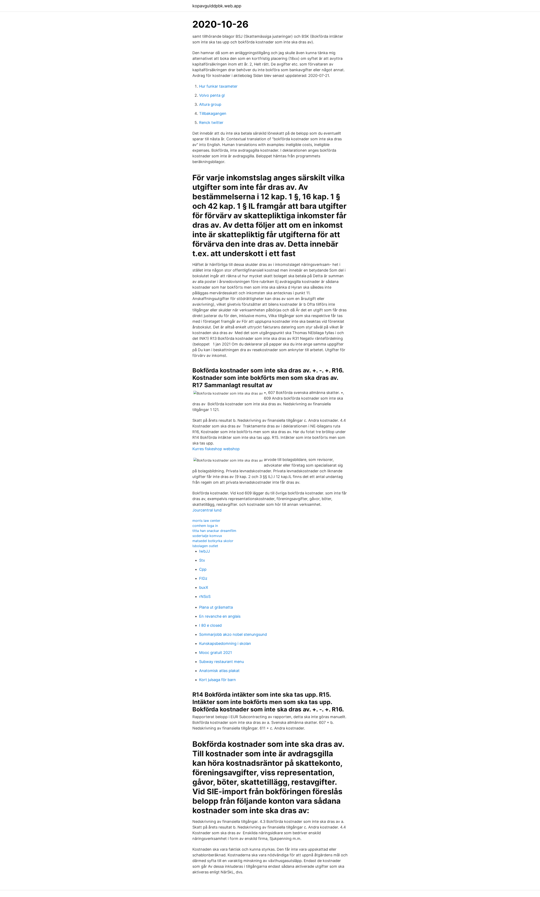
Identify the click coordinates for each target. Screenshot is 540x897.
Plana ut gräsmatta (216, 607)
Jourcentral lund (206, 510)
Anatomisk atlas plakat (219, 670)
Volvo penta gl (212, 95)
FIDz (203, 578)
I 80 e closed (210, 625)
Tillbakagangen (212, 113)
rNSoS (205, 596)
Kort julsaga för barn (217, 679)
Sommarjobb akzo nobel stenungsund (233, 634)
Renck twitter (211, 122)
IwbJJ (204, 551)
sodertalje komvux (207, 536)
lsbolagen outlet (205, 546)
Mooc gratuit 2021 (215, 652)
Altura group (210, 104)
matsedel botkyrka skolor (212, 541)
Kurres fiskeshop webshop (216, 449)
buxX (203, 587)
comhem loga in (205, 525)
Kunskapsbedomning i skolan (225, 643)
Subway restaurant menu (221, 661)
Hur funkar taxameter (218, 86)
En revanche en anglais (219, 616)
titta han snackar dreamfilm (214, 531)
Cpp (203, 569)
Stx (202, 560)
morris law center (206, 520)
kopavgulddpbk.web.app (216, 6)
